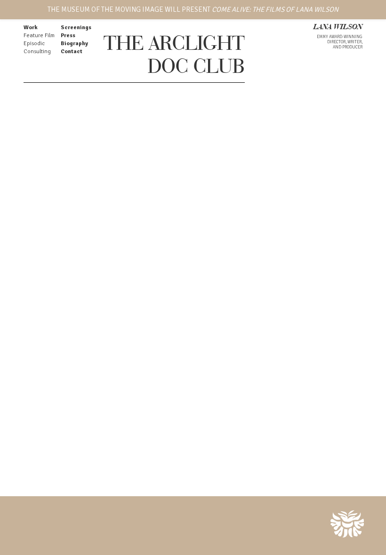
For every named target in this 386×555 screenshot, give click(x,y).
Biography (74, 43)
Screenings (76, 27)
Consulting (37, 51)
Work (31, 27)
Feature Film (39, 35)
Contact (71, 51)
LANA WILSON (338, 28)
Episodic (34, 43)
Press (68, 35)
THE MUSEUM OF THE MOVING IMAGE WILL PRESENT (193, 9)
